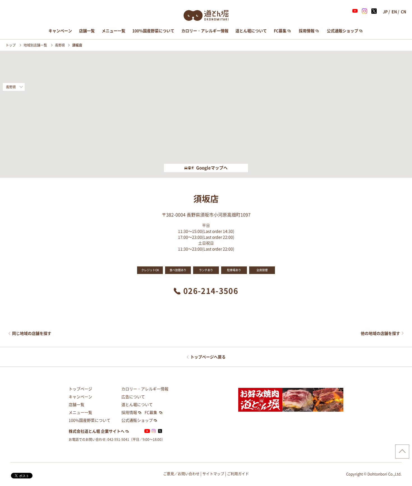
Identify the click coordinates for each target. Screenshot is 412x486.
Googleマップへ (212, 168)
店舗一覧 (87, 31)
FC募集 (280, 31)
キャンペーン (60, 31)
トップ (11, 45)
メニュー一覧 (113, 31)
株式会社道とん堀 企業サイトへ (96, 431)
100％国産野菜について (153, 31)
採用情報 (306, 31)
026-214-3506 (210, 291)
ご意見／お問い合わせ (181, 474)
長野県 (60, 45)
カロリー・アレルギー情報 (204, 31)
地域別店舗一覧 (36, 45)
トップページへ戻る (208, 357)
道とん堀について (251, 31)
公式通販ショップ (342, 31)
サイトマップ (213, 474)
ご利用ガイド (238, 474)
